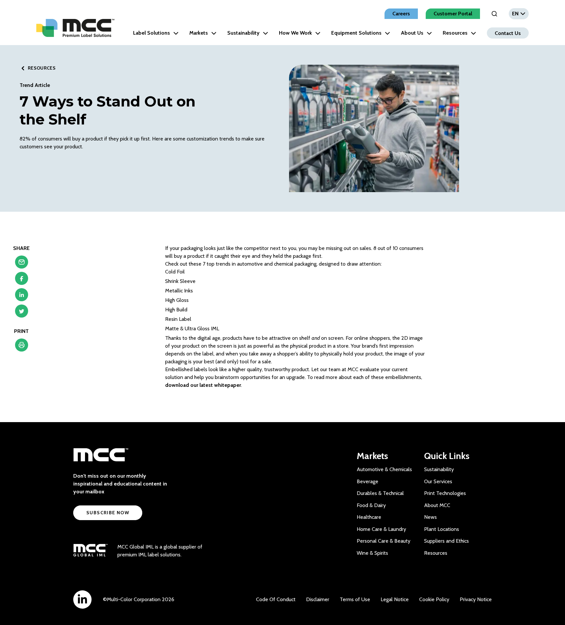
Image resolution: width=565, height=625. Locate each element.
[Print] (21, 346)
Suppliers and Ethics (446, 541)
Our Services (438, 481)
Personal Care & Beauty (383, 541)
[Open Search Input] (494, 13)
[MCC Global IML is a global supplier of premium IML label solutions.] (90, 551)
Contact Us (508, 33)
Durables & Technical (380, 493)
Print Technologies (445, 493)
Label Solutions (151, 33)
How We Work (295, 33)
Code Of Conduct (276, 599)
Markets (198, 33)
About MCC (437, 505)
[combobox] (519, 13)
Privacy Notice (476, 599)
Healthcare (369, 517)
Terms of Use (355, 599)
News (430, 517)
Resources (455, 33)
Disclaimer (317, 599)
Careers (401, 13)
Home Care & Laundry (381, 529)
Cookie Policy (434, 599)
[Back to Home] (75, 28)
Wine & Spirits (372, 553)
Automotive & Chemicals (384, 469)
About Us (412, 33)
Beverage (367, 481)
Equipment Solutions (356, 33)
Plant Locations (441, 529)
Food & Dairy (371, 505)
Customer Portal (453, 13)
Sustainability (243, 33)
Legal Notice (395, 599)
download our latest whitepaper (203, 385)
